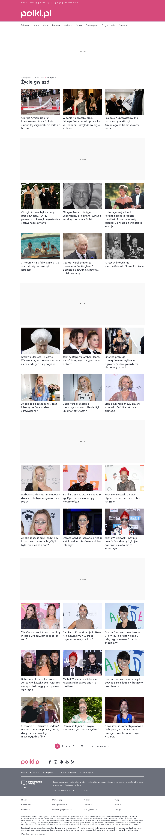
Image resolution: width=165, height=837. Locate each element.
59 (82, 746)
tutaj (42, 834)
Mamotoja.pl (57, 799)
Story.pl (118, 809)
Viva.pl (117, 799)
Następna (101, 746)
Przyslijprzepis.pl (90, 809)
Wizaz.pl (118, 804)
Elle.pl (24, 799)
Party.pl (86, 799)
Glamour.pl (26, 804)
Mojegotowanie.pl (59, 804)
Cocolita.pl (25, 809)
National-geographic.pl (62, 809)
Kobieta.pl (87, 804)
